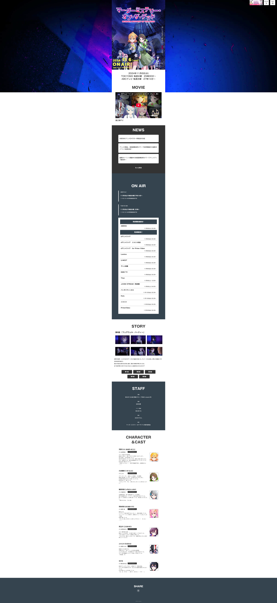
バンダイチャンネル (127, 290)
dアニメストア (125, 236)
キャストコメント (132, 451)
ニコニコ (124, 301)
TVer (123, 278)
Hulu (123, 295)
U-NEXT (124, 260)
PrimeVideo (125, 307)
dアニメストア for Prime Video (133, 248)
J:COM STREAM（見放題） (131, 284)
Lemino (124, 254)
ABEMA (124, 225)
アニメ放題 (124, 266)
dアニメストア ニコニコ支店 (131, 242)
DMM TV (124, 272)
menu (273, 3)
